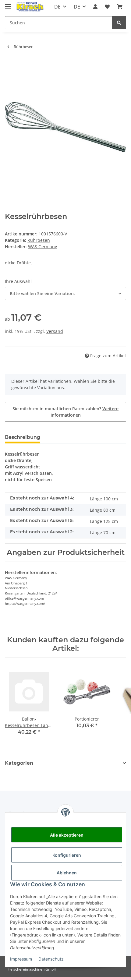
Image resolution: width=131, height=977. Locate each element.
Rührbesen (38, 240)
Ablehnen (67, 872)
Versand (54, 331)
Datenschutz (51, 958)
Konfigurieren (66, 855)
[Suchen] (119, 22)
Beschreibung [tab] (22, 437)
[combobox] (65, 293)
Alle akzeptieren (66, 835)
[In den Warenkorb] (10, 63)
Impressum (21, 958)
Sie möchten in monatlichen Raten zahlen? (65, 412)
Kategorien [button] (19, 763)
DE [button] (57, 6)
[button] (95, 7)
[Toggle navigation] (8, 4)
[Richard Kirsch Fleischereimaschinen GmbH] (30, 7)
